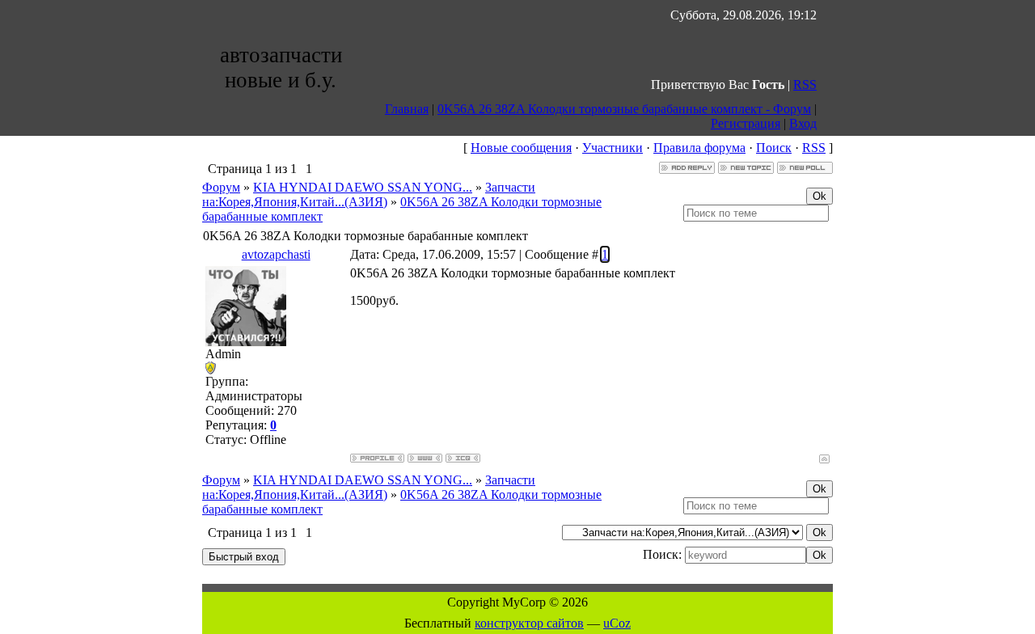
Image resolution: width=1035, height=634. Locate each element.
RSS (805, 84)
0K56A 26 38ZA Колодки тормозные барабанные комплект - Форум (624, 109)
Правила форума (699, 147)
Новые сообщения (521, 147)
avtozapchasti (276, 254)
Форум (221, 187)
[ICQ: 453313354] (463, 458)
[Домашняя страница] (425, 458)
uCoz (617, 623)
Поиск (774, 147)
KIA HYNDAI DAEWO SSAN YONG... (362, 187)
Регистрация (745, 123)
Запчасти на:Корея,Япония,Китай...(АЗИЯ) (368, 194)
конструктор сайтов (529, 623)
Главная (407, 109)
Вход (803, 123)
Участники (612, 147)
